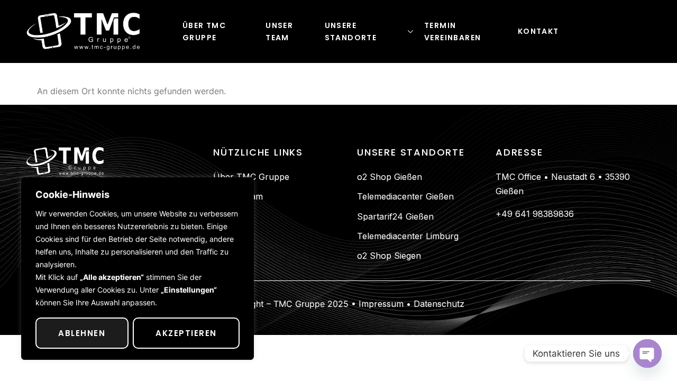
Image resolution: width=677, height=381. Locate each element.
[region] (137, 268)
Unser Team (279, 32)
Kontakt (538, 31)
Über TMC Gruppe (204, 32)
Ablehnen (81, 333)
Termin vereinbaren (452, 32)
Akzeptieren (186, 333)
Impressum (380, 303)
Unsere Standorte (351, 32)
